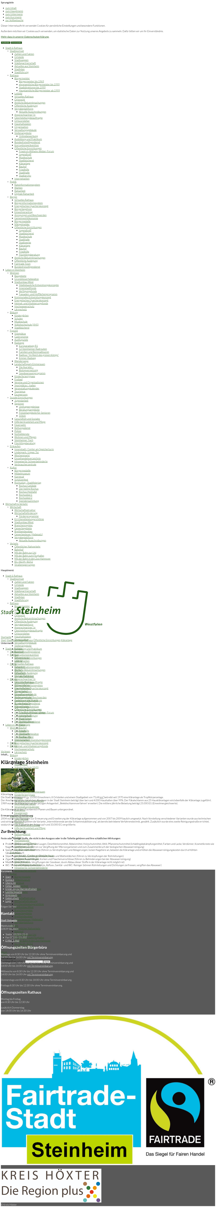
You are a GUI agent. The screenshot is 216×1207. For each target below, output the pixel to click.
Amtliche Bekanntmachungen (29, 102)
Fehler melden (12, 885)
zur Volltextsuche (14, 20)
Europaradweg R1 (28, 345)
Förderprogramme (29, 516)
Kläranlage (24, 163)
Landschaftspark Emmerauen (29, 364)
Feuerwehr (20, 424)
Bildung (14, 312)
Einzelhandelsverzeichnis (27, 458)
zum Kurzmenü (13, 17)
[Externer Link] (51, 1201)
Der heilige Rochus (28, 488)
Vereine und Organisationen (29, 382)
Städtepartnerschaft (25, 63)
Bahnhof (18, 549)
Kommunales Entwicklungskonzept (32, 297)
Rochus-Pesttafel (28, 491)
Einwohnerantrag (23, 211)
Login (8, 901)
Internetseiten (21, 178)
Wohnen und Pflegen (25, 436)
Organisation (21, 126)
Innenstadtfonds (27, 288)
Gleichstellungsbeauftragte (28, 117)
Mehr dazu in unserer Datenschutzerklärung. (25, 36)
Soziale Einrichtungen (21, 397)
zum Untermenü (14, 14)
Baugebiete (20, 275)
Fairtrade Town (22, 263)
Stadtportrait (17, 50)
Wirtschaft (15, 506)
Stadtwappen (21, 59)
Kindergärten (21, 315)
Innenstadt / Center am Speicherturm (34, 449)
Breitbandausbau (23, 531)
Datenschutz (12, 897)
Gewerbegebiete (23, 528)
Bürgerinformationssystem (28, 202)
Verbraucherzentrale (25, 464)
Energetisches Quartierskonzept (31, 205)
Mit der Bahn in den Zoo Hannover (32, 558)
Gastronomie (21, 336)
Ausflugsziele (21, 339)
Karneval (19, 476)
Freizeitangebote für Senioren (34, 412)
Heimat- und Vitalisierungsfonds (31, 303)
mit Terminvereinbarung (40, 957)
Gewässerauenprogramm (32, 373)
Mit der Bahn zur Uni (25, 552)
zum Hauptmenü (14, 10)
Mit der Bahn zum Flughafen (29, 555)
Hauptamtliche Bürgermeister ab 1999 (39, 90)
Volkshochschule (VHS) (26, 324)
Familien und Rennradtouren (34, 351)
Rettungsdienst (22, 427)
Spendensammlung (29, 500)
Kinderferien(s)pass (24, 376)
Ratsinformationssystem (27, 184)
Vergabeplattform (23, 108)
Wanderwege (21, 360)
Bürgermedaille (22, 221)
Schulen (18, 318)
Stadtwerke (25, 242)
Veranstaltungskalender (26, 388)
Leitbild (18, 93)
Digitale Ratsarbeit (24, 193)
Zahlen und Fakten (24, 53)
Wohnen (14, 272)
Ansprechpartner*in (24, 114)
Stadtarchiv (25, 175)
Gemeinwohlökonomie (26, 218)
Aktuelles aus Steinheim (26, 66)
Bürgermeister (22, 78)
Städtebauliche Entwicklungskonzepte (39, 284)
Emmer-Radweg (27, 357)
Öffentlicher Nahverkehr (27, 546)
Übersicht (10, 882)
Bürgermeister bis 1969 (31, 81)
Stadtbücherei (26, 160)
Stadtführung (21, 72)
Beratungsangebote (29, 409)
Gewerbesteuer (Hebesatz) (28, 534)
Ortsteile (19, 56)
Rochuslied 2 (25, 497)
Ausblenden (5, 42)
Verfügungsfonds (28, 291)
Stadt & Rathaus (13, 47)
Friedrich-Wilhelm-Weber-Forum (36, 151)
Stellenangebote (23, 132)
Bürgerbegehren (23, 208)
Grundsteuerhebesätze (26, 278)
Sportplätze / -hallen (25, 385)
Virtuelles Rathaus (24, 96)
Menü (4, 952)
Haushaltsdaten (22, 123)
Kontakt (9, 879)
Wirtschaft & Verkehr (16, 503)
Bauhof (23, 166)
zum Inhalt (11, 7)
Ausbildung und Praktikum (28, 139)
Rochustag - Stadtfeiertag (27, 482)
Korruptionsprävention (26, 145)
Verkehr (14, 543)
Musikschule (25, 157)
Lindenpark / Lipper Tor (26, 452)
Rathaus (14, 75)
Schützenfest (21, 479)
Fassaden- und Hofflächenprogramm (38, 294)
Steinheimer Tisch (23, 440)
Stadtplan (19, 69)
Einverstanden (16, 42)
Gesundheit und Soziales (27, 418)
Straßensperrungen (24, 564)
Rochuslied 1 (25, 494)
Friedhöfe (24, 169)
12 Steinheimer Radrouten (33, 348)
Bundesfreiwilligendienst (27, 142)
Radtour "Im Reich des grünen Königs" (39, 354)
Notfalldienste (21, 433)
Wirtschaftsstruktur (25, 509)
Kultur (13, 467)
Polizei (17, 430)
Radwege (19, 342)
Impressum (11, 894)
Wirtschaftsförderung (25, 512)
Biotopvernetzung (28, 370)
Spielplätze (20, 333)
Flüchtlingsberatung (29, 254)
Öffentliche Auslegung (26, 105)
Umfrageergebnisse (29, 406)
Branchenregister (23, 525)
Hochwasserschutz (24, 306)
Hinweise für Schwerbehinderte (31, 461)
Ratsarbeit (19, 190)
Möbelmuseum (22, 473)
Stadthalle (24, 172)
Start (3, 640)
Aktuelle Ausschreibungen (32, 111)
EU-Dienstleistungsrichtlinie (29, 519)
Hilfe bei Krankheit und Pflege (29, 421)
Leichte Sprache (13, 891)
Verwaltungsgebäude (25, 129)
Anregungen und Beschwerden (30, 215)
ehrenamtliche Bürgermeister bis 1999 (39, 84)
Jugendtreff (25, 154)
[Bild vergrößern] (18, 791)
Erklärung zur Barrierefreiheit (21, 888)
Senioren (19, 403)
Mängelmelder (22, 224)
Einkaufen (15, 446)
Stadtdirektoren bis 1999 (32, 87)
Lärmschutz (20, 309)
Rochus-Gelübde (27, 485)
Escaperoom (21, 394)
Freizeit (14, 330)
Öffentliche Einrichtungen (28, 148)
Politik (13, 181)
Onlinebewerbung (28, 135)
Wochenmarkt (22, 455)
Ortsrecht (19, 99)
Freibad (18, 379)
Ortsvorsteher (22, 120)
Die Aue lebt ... (26, 367)
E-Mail (12, 940)
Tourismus (19, 391)
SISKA (22, 415)
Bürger (13, 196)
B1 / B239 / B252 (23, 561)
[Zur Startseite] (51, 633)
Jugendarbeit (21, 400)
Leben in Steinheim (15, 269)
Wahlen (18, 187)
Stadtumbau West (24, 281)
